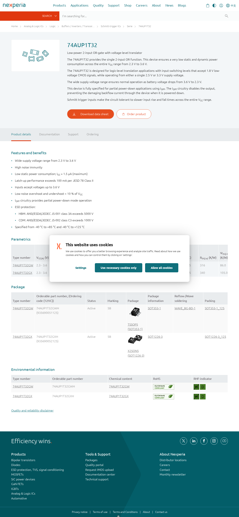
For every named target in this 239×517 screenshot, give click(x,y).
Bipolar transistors (23, 460)
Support (114, 5)
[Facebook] (203, 440)
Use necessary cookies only (118, 267)
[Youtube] (224, 440)
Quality (98, 5)
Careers (142, 5)
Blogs (182, 5)
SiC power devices (23, 479)
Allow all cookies (162, 267)
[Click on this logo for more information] (163, 387)
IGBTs (15, 488)
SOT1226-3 (155, 336)
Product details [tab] (21, 134)
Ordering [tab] (93, 134)
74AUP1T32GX (22, 272)
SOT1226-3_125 (215, 336)
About (156, 5)
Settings (80, 267)
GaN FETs (17, 484)
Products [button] (59, 5)
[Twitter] (183, 440)
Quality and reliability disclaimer (32, 410)
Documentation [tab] (49, 134)
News (169, 5)
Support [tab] (73, 134)
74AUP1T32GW (23, 265)
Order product (136, 114)
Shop (127, 5)
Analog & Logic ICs (23, 493)
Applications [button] (80, 5)
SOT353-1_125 (214, 308)
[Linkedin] (193, 440)
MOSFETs (17, 474)
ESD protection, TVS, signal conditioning (37, 469)
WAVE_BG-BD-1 (185, 308)
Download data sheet (94, 114)
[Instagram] (214, 440)
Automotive (19, 498)
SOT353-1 (154, 308)
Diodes (15, 465)
